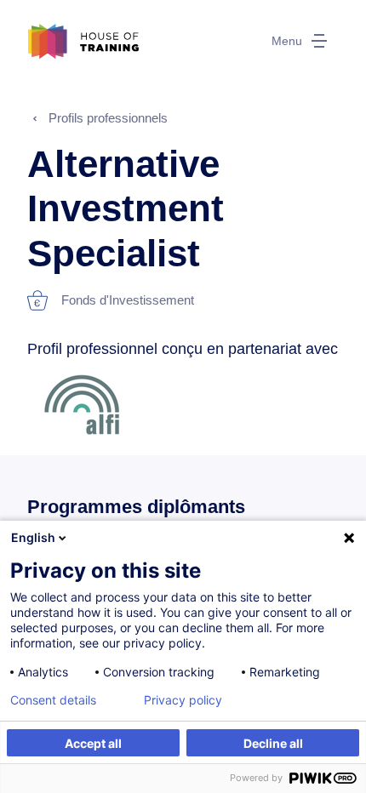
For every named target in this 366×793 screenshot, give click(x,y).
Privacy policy (183, 700)
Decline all (273, 743)
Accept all (93, 743)
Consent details (53, 700)
